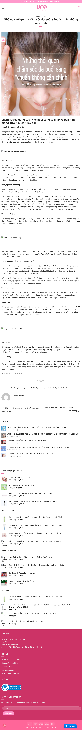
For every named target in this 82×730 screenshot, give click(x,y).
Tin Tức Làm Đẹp (41, 16)
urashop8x (48, 29)
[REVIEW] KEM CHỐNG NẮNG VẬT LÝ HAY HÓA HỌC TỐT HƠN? (31, 454)
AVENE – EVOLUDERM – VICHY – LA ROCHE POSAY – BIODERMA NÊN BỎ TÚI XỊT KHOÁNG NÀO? (43, 434)
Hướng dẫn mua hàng (10, 663)
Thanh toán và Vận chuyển (12, 659)
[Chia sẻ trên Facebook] (39, 380)
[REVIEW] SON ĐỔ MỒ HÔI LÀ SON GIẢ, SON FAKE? (27, 441)
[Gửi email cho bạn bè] (42, 380)
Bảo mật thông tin (8, 670)
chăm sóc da (52, 388)
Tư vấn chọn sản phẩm (10, 673)
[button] (3, 7)
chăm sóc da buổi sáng (64, 388)
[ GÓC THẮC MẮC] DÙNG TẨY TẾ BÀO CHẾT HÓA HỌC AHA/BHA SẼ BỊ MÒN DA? (37, 427)
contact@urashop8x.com (15, 639)
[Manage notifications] (4, 725)
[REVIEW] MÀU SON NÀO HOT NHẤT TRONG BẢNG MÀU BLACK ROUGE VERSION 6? (39, 447)
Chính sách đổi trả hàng (11, 666)
